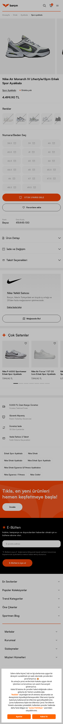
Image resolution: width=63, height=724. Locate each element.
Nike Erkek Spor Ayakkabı (39, 460)
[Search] (44, 5)
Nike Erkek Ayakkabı (13, 460)
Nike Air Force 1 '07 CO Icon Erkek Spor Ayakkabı (43, 372)
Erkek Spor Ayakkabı (13, 453)
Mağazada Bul (34, 318)
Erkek (15, 15)
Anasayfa (6, 15)
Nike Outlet (35, 474)
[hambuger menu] (57, 6)
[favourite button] (25, 343)
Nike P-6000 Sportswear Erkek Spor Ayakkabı (14, 372)
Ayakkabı (24, 15)
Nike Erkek (33, 453)
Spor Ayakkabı (9, 90)
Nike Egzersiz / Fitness (14, 474)
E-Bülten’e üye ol (17, 563)
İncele (12, 507)
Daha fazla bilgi (14, 307)
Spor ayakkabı (36, 15)
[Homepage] (10, 5)
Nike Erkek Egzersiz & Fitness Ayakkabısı (22, 467)
